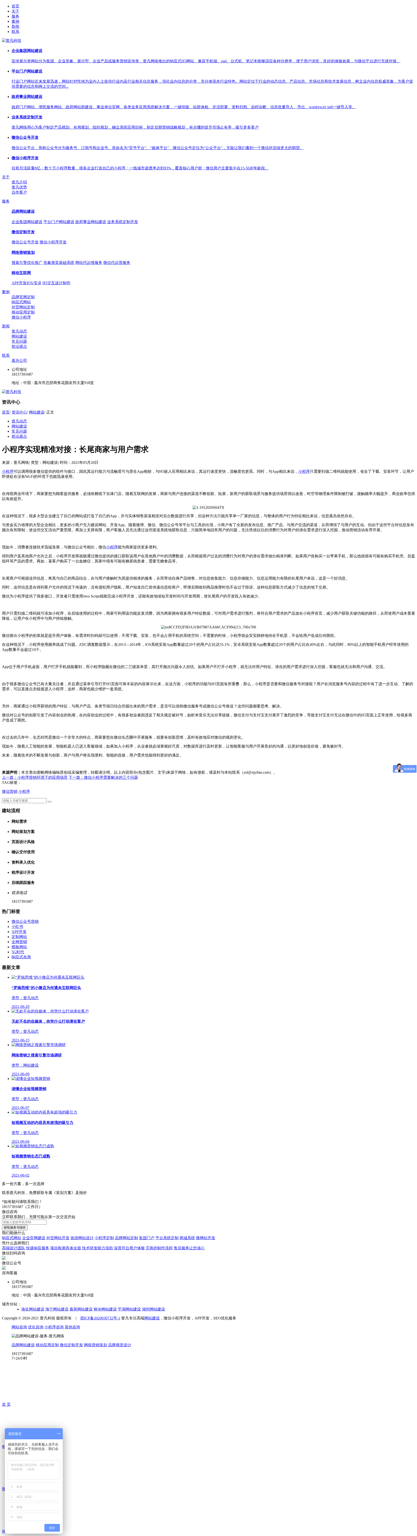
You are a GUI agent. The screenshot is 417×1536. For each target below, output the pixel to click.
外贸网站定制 (23, 307)
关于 (15, 11)
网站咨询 (19, 1327)
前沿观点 (19, 346)
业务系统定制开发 (122, 222)
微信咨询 (9, 1212)
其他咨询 (72, 1327)
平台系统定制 (167, 1238)
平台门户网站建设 (58, 222)
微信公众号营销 (25, 921)
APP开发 (19, 932)
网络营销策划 (23, 252)
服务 (15, 16)
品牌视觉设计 (119, 1345)
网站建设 (19, 336)
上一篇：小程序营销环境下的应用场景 (35, 777)
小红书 (17, 927)
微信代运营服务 (116, 263)
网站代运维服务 (88, 263)
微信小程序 (21, 317)
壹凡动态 (19, 331)
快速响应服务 (37, 1248)
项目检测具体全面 (65, 1248)
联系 (15, 31)
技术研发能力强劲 (97, 1248)
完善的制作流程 (159, 1248)
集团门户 (146, 1238)
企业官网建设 (33, 1238)
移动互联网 (21, 273)
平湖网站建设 (129, 1309)
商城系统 (187, 1238)
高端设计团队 (13, 1248)
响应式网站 (21, 302)
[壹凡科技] (11, 392)
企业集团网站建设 (27, 222)
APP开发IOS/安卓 (27, 283)
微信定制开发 (23, 232)
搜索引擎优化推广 (27, 263)
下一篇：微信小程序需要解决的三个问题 (103, 777)
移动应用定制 (23, 312)
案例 (15, 21)
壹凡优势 (19, 187)
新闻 (15, 26)
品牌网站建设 (23, 211)
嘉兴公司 (19, 360)
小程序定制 (104, 1238)
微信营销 (9, 791)
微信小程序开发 (53, 242)
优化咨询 (35, 1327)
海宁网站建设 (57, 1309)
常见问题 (19, 341)
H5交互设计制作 (56, 283)
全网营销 (19, 942)
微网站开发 (205, 1238)
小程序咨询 (54, 1327)
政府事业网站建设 (90, 222)
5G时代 (18, 952)
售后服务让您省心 (189, 1248)
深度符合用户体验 (129, 1248)
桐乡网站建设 (105, 1309)
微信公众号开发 (25, 242)
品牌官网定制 (23, 297)
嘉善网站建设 (81, 1309)
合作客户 (19, 192)
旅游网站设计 (82, 1238)
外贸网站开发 (58, 1238)
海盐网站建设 (32, 1309)
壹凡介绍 (19, 182)
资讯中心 (19, 412)
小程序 (8, 471)
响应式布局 (21, 957)
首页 (15, 6)
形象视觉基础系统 (58, 263)
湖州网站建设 (153, 1309)
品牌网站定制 (126, 1238)
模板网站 (19, 947)
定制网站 (19, 937)
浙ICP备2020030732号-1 (100, 1318)
